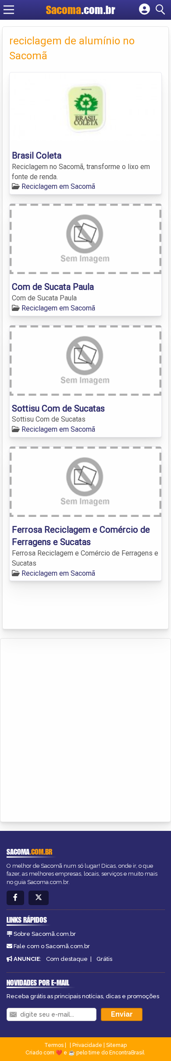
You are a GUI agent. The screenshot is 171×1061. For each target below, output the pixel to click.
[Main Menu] (9, 9)
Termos (54, 1045)
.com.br (80, 9)
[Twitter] (38, 898)
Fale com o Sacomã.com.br (52, 946)
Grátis (104, 959)
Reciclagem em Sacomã (58, 186)
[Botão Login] (144, 10)
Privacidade (87, 1045)
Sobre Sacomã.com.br (45, 934)
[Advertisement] (85, 728)
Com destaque (67, 959)
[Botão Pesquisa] (161, 9)
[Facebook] (15, 898)
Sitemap (116, 1045)
